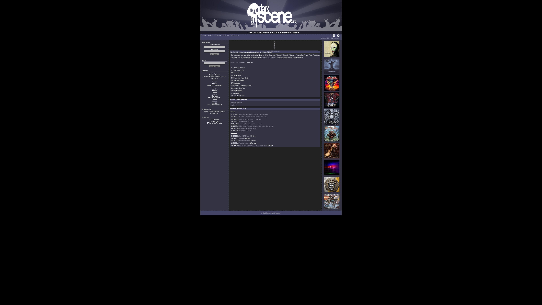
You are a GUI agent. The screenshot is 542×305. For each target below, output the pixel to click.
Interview (214, 89)
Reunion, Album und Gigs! (248, 128)
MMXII (241, 138)
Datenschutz (335, 38)
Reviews (218, 35)
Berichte (226, 35)
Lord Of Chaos (244, 136)
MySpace (234, 105)
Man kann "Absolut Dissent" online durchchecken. (256, 126)
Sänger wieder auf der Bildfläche (250, 119)
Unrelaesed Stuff (245, 131)
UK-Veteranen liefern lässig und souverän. (253, 114)
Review (214, 73)
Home (204, 35)
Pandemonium (244, 140)
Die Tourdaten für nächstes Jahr (250, 124)
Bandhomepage (236, 102)
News (210, 35)
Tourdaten (235, 35)
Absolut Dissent (244, 143)
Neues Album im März (246, 121)
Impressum (325, 38)
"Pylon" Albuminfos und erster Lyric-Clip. (253, 117)
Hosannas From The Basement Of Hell (252, 145)
